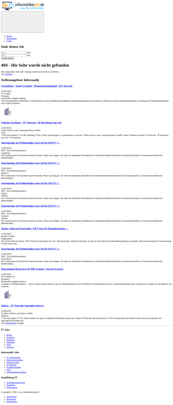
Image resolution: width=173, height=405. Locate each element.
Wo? (29, 55)
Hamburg (10, 340)
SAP (8, 370)
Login (9, 41)
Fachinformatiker (13, 367)
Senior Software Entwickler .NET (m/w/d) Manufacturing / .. (34, 228)
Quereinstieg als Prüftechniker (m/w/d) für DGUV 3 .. (30, 142)
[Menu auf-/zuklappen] (22, 22)
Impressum (11, 399)
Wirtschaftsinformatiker (16, 372)
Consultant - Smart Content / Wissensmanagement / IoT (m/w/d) (36, 86)
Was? (29, 52)
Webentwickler (12, 362)
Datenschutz (11, 401)
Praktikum (10, 385)
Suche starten (7, 58)
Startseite (8, 74)
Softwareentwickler (14, 360)
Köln (8, 345)
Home (9, 36)
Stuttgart (10, 347)
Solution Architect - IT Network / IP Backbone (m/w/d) (31, 122)
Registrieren (11, 38)
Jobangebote (10, 323)
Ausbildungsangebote (15, 382)
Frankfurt (10, 337)
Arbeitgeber (11, 397)
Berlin (9, 335)
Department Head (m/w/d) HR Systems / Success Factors (32, 269)
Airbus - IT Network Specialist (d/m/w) (22, 305)
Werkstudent (11, 387)
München (10, 342)
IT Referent (11, 365)
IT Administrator (13, 357)
